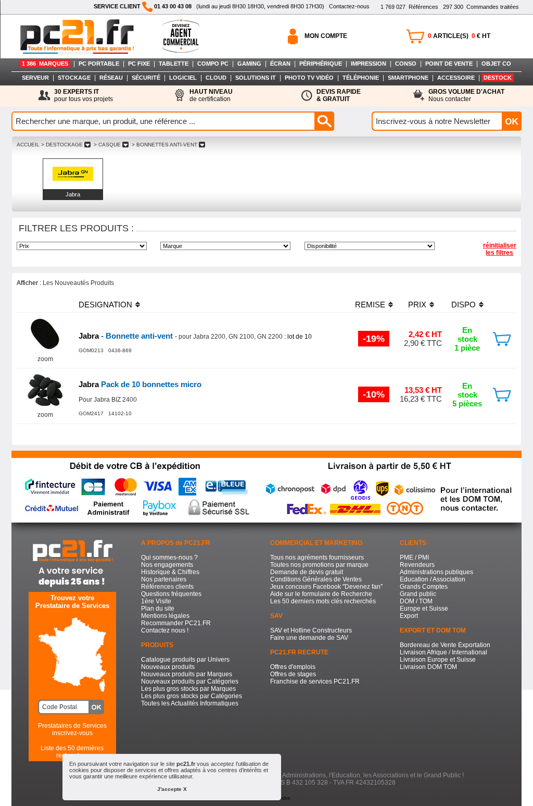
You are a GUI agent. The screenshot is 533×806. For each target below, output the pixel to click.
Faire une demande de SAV (309, 637)
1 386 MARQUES (45, 63)
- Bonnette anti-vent (127, 335)
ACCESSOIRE (456, 78)
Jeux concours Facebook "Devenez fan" (326, 586)
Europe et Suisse (424, 608)
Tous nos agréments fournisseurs (317, 557)
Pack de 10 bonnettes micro (140, 384)
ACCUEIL (28, 144)
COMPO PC (213, 63)
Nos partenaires (163, 579)
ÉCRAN (280, 63)
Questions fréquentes (171, 594)
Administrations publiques (436, 572)
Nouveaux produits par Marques (186, 674)
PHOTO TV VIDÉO (309, 78)
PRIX (417, 304)
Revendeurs (417, 564)
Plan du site (157, 608)
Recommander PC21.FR (176, 623)
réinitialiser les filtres (499, 249)
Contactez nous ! (164, 630)
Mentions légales (165, 615)
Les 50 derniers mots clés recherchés (323, 601)
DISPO (463, 304)
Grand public (418, 594)
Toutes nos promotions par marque (319, 564)
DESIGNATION (105, 304)
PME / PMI (414, 557)
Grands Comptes (424, 586)
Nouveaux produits (168, 667)
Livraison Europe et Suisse (438, 659)
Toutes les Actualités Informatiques (189, 703)
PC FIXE (139, 63)
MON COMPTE (325, 36)
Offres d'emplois (292, 667)
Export (409, 615)
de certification (211, 95)
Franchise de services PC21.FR (315, 681)
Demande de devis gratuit (306, 572)
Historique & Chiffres (170, 572)
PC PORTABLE (99, 63)
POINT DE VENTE (449, 63)
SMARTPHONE (408, 78)
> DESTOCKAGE (62, 144)
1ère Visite (156, 601)
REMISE (370, 304)
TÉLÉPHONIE (360, 78)
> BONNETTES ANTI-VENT (164, 144)
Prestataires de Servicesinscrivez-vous (72, 729)
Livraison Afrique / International (443, 652)
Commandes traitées (481, 7)
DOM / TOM (416, 601)
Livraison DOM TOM (428, 667)
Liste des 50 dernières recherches (72, 752)
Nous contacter (466, 95)
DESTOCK (498, 78)
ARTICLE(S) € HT (459, 36)
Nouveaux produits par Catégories (189, 681)
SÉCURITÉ (146, 78)
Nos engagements (167, 564)
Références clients (167, 586)
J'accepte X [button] (172, 789)
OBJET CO (496, 63)
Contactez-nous (349, 6)
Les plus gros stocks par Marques (188, 688)
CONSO (405, 63)
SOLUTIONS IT (255, 78)
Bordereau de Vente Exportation (445, 645)
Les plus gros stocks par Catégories (191, 696)
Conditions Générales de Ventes (316, 579)
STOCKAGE (74, 78)
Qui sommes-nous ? (169, 557)
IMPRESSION (368, 63)
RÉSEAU (111, 78)
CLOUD (216, 78)
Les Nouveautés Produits (78, 283)
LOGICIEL (183, 78)
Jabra (73, 194)
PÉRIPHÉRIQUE (320, 63)
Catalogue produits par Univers (185, 659)
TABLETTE (173, 63)
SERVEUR (35, 78)
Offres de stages (293, 674)
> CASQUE (107, 144)
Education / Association (432, 579)
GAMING (249, 63)
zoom (45, 359)
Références (409, 7)
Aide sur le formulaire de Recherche (321, 594)
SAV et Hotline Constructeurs (311, 630)
